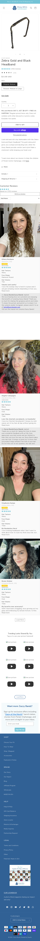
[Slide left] (16, 54)
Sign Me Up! (20, 730)
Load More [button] (20, 620)
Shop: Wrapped (9, 751)
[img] (20, 267)
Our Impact (7, 777)
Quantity (4, 102)
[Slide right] (24, 54)
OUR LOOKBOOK (10, 893)
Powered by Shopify (26, 937)
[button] (4, 8)
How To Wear (8, 747)
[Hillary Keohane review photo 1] (20, 230)
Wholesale (7, 790)
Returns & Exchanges (11, 824)
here (27, 161)
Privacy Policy (8, 850)
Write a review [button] (20, 194)
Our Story (7, 772)
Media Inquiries (9, 829)
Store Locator (8, 820)
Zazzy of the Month (13, 714)
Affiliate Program (9, 786)
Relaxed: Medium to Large (12, 89)
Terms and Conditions (11, 845)
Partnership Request (11, 833)
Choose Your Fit (9, 742)
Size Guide (5, 96)
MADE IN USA (8, 794)
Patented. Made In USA (12, 859)
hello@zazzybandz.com (12, 307)
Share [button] (6, 167)
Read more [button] (6, 291)
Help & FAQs (8, 807)
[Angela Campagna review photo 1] (20, 366)
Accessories (8, 756)
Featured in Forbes (10, 760)
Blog (5, 781)
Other (6, 854)
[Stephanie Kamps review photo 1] (20, 474)
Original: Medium (9, 84)
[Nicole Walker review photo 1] (20, 559)
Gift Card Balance (10, 811)
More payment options (20, 135)
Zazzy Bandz (17, 937)
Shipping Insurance (10, 816)
